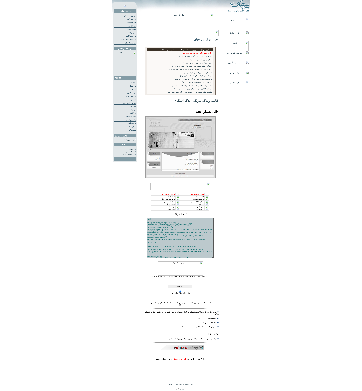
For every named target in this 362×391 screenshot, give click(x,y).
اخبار (177, 389)
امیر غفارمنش (131, 26)
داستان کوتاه (132, 127)
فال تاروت (133, 99)
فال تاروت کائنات (131, 36)
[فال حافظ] (236, 40)
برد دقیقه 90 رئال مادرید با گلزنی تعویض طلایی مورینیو (194, 56)
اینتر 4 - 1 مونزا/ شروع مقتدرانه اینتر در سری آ (197, 82)
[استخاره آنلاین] (236, 70)
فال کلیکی (133, 113)
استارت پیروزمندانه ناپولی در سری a (200, 59)
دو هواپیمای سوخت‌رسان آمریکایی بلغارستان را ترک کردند (193, 79)
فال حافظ (133, 86)
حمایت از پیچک (128, 152)
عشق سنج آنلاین (131, 116)
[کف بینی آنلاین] (236, 20)
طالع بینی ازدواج (131, 120)
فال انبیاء (133, 110)
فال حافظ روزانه (131, 93)
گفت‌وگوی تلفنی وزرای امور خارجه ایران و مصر (196, 72)
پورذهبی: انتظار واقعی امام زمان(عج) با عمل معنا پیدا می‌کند (193, 89)
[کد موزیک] (236, 60)
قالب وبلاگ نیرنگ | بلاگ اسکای (196, 100)
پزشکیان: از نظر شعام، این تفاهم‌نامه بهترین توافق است (194, 76)
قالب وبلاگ (132, 130)
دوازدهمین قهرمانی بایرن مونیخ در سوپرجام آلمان (196, 63)
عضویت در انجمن (127, 154)
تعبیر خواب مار (131, 22)
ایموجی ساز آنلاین (130, 43)
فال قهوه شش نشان (129, 103)
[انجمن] (236, 50)
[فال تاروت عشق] (180, 25)
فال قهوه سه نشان (130, 16)
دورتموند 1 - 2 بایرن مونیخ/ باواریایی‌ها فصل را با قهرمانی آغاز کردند (190, 69)
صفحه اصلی (132, 82)
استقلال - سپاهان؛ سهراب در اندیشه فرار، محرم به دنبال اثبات (192, 66)
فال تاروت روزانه (131, 96)
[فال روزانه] (236, 80)
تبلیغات (131, 149)
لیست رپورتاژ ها (129, 140)
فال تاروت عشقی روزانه (128, 39)
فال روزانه (133, 89)
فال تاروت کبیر (131, 19)
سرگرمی (133, 106)
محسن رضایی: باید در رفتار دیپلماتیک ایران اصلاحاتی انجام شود (192, 85)
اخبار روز (214, 39)
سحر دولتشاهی (131, 33)
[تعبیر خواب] (236, 90)
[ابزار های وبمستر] (125, 74)
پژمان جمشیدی (131, 29)
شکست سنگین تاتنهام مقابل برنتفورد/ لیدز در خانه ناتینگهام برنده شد (190, 92)
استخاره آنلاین (131, 123)
